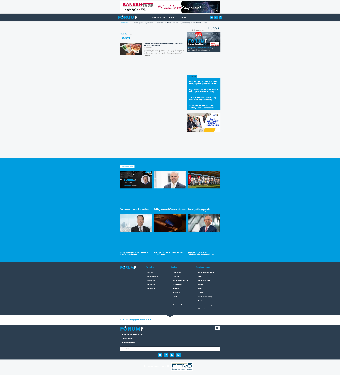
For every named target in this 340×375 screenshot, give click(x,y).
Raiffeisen (176, 276)
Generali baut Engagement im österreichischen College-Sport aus (201, 210)
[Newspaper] (211, 17)
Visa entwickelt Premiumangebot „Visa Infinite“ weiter (168, 253)
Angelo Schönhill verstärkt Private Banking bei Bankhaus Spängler (203, 90)
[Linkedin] (216, 17)
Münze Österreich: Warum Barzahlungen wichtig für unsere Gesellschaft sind (163, 45)
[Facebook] (172, 355)
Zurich (200, 301)
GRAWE (200, 293)
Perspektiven (183, 17)
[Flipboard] (178, 355)
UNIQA (200, 276)
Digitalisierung (149, 23)
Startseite (123, 34)
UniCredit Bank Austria (180, 280)
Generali (200, 285)
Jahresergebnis (138, 23)
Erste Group (177, 272)
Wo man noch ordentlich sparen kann (134, 209)
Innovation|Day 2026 (158, 17)
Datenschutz (151, 280)
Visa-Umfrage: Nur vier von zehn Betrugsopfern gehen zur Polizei (203, 82)
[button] (220, 17)
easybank (176, 301)
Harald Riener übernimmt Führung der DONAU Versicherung (134, 253)
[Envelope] (160, 355)
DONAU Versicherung (205, 297)
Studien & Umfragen (171, 23)
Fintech (205, 23)
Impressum (151, 285)
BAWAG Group (177, 285)
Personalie (159, 23)
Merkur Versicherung (205, 305)
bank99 (175, 297)
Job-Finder (172, 17)
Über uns (150, 272)
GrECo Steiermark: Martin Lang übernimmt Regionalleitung (202, 98)
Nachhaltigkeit (196, 23)
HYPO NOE (176, 293)
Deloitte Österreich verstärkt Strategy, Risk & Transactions (201, 106)
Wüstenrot (201, 309)
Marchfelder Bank (178, 305)
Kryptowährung (185, 23)
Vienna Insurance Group (206, 272)
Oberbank (176, 289)
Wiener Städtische (204, 280)
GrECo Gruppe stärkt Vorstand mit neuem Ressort (169, 210)
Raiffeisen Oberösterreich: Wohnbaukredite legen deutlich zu (201, 253)
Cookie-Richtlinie (152, 276)
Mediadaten (151, 289)
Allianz (200, 289)
